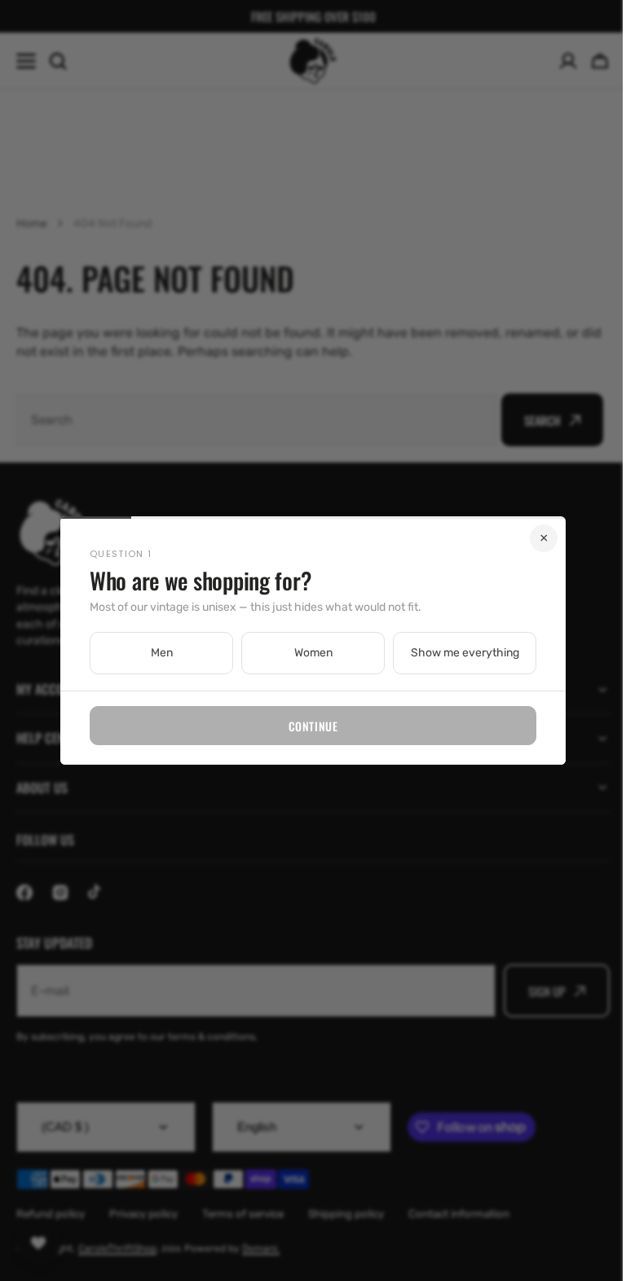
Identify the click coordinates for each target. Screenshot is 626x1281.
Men (155, 653)
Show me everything (458, 653)
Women (307, 653)
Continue (306, 726)
